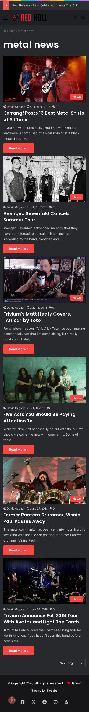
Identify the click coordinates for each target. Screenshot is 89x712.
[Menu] (5, 19)
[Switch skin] (75, 19)
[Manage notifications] (12, 700)
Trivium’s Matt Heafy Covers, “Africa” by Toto (37, 317)
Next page (67, 663)
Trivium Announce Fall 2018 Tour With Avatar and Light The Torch (41, 618)
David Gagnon (16, 106)
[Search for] (83, 19)
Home (11, 31)
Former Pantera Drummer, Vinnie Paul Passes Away (41, 518)
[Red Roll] (29, 17)
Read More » (18, 148)
